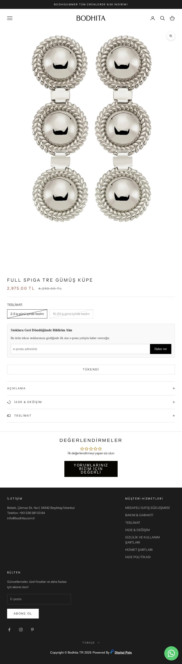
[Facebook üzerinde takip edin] (9, 629)
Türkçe (88, 642)
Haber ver (160, 349)
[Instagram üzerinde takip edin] (21, 629)
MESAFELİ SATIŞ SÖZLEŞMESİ (147, 508)
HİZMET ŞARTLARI (139, 550)
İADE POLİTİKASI (138, 557)
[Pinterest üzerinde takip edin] (32, 629)
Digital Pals (123, 652)
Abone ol (23, 613)
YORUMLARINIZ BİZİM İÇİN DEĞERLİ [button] (91, 468)
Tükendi (91, 369)
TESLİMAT (132, 523)
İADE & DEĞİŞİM (137, 530)
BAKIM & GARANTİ (139, 515)
